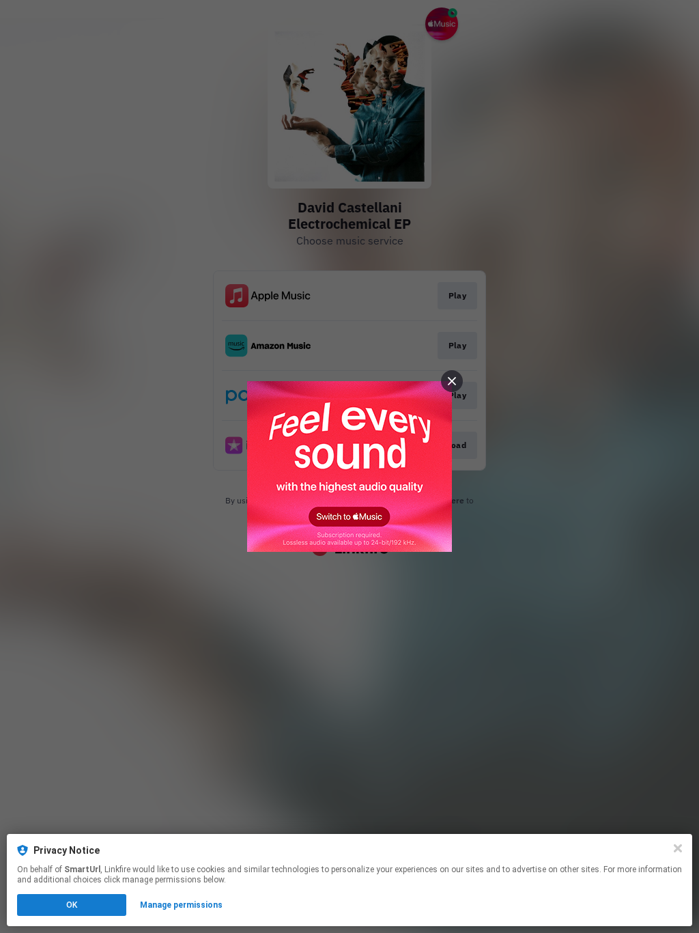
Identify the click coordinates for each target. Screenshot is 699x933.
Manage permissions (181, 905)
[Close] (678, 848)
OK (71, 905)
